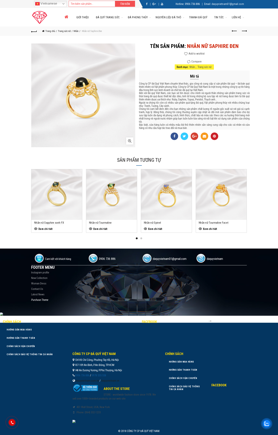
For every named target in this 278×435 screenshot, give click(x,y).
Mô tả (194, 76)
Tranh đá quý (198, 17)
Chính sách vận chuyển (21, 346)
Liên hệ (236, 17)
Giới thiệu (82, 17)
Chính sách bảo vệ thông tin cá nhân (30, 354)
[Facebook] (174, 136)
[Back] (34, 31)
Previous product (234, 31)
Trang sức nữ (64, 31)
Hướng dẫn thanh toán (21, 338)
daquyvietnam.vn (110, 380)
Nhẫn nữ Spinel (152, 222)
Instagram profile (40, 272)
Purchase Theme (39, 299)
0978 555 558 (99, 375)
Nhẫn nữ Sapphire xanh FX (49, 222)
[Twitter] (184, 136)
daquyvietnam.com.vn (87, 380)
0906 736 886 (192, 3)
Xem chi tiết (45, 228)
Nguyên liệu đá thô (168, 17)
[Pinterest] (214, 136)
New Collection (39, 277)
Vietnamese (48, 3)
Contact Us (37, 288)
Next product (244, 31)
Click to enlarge (129, 141)
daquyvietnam (215, 259)
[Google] (194, 136)
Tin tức (219, 17)
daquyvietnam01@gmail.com (228, 3)
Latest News (37, 294)
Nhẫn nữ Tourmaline (100, 222)
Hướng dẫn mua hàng (19, 329)
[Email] (204, 136)
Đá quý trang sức (108, 17)
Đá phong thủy (138, 17)
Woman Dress (38, 283)
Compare (196, 61)
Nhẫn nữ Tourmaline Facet (213, 222)
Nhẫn (76, 31)
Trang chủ (50, 31)
